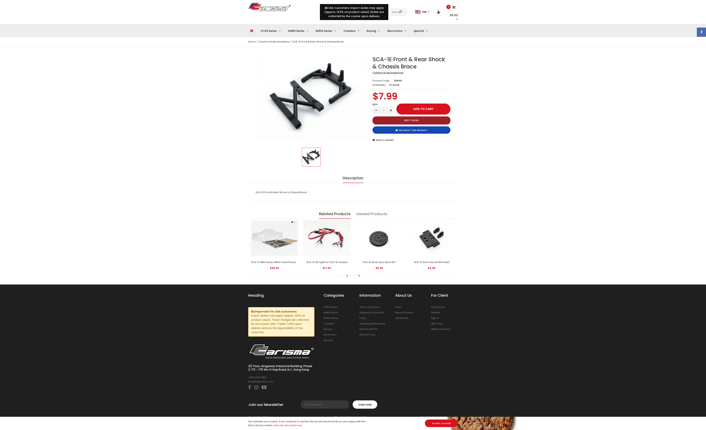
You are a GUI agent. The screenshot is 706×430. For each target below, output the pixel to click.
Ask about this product (413, 130)
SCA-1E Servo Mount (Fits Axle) (432, 262)
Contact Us (401, 318)
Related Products (335, 213)
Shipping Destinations (372, 323)
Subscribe (365, 404)
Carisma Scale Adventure (387, 72)
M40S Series (331, 318)
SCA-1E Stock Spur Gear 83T (379, 262)
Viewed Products (371, 213)
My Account (438, 307)
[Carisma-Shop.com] (269, 10)
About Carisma (404, 312)
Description (353, 178)
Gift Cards (437, 323)
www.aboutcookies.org (287, 425)
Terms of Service (369, 307)
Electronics (330, 334)
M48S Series (331, 312)
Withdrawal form (441, 329)
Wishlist (435, 312)
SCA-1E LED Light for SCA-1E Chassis (326, 262)
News (398, 307)
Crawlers (329, 323)
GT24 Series (331, 307)
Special (328, 340)
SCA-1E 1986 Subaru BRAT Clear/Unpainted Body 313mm (284, 262)
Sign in (435, 318)
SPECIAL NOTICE (368, 329)
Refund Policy (367, 334)
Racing (328, 329)
